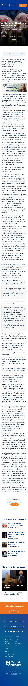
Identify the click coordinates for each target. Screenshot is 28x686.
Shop (15, 5)
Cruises (17, 645)
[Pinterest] (16, 631)
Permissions (9, 656)
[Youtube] (11, 631)
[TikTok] (19, 631)
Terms (7, 673)
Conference (18, 643)
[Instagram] (13, 631)
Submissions (9, 654)
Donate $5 (14, 504)
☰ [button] (2, 5)
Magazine (5, 18)
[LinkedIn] (21, 631)
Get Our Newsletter (14, 621)
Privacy (10, 673)
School (17, 641)
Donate (23, 5)
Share (14, 40)
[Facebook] (6, 631)
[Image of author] (4, 33)
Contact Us (15, 673)
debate (19, 112)
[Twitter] (8, 631)
